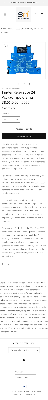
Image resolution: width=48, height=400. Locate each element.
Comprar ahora (24, 136)
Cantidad (5, 114)
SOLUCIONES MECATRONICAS (21, 391)
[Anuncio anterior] (5, 3)
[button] (5, 14)
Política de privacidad (27, 394)
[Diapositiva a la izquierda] (18, 84)
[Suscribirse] (37, 350)
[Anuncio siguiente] (43, 3)
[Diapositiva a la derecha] (30, 84)
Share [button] (6, 264)
